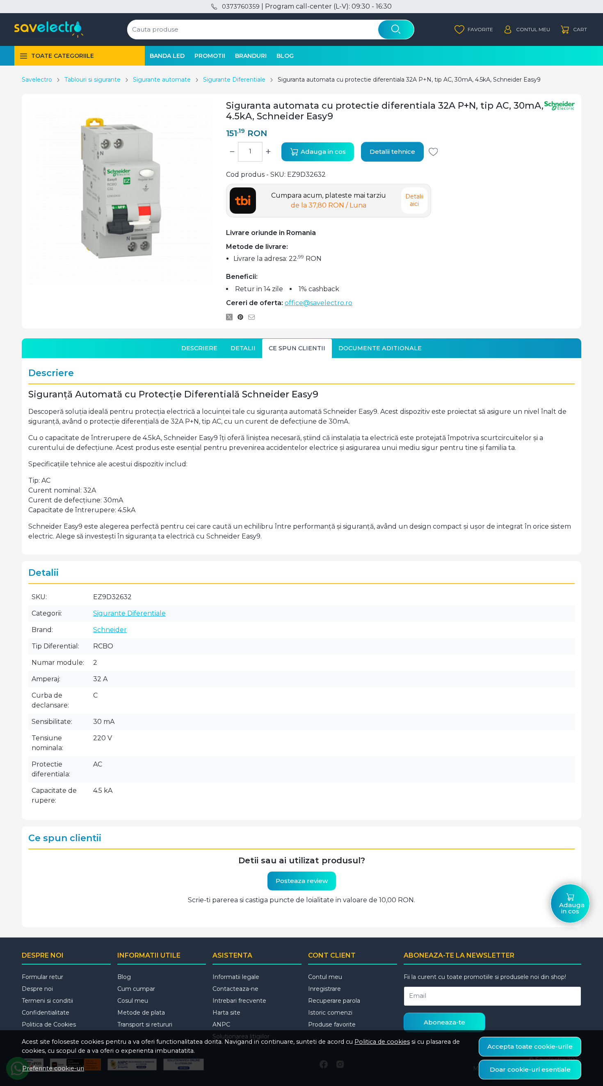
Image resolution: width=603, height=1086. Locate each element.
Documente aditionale (380, 348)
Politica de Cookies (49, 1024)
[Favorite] (473, 29)
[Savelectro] (48, 29)
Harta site (226, 1012)
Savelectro (37, 79)
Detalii (243, 348)
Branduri (251, 55)
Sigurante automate (162, 79)
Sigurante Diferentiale (234, 79)
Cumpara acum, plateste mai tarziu (328, 200)
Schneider (110, 630)
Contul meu (325, 977)
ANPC (221, 1024)
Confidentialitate (45, 1012)
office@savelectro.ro (318, 303)
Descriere (199, 348)
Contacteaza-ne (235, 988)
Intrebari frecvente (239, 1000)
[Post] (231, 317)
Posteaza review (302, 881)
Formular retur (42, 977)
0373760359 (240, 6)
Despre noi (37, 988)
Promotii (209, 55)
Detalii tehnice (392, 151)
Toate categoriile (62, 55)
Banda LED (167, 55)
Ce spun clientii (297, 348)
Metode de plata (141, 1012)
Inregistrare (324, 988)
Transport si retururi (144, 1024)
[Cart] (573, 29)
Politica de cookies (382, 1041)
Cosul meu (132, 1000)
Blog (285, 55)
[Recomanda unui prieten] (253, 317)
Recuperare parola (334, 1000)
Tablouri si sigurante (92, 79)
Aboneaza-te (444, 1022)
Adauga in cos (322, 151)
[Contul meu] (526, 29)
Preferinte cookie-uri (53, 1068)
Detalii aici (414, 200)
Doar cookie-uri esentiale (530, 1069)
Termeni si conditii (47, 1000)
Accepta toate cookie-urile (530, 1046)
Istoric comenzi (330, 1012)
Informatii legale (235, 977)
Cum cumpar (136, 988)
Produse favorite (332, 1024)
